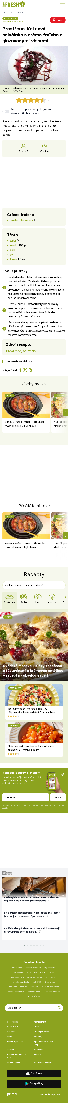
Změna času (32, 972)
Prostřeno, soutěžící (12, 21)
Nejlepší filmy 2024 (33, 968)
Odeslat (58, 797)
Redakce (38, 1054)
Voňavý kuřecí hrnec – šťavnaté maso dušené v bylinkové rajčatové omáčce (25, 424)
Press (36, 1027)
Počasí (51, 972)
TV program (18, 972)
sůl (11, 254)
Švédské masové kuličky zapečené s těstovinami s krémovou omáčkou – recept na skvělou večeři (33, 671)
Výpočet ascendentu (16, 992)
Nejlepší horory (50, 968)
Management (40, 1022)
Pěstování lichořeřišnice (51, 987)
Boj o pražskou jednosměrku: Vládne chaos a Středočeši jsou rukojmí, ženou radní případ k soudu (32, 914)
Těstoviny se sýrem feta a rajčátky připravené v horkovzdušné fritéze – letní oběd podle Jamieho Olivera (31, 712)
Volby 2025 (37, 982)
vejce (13, 240)
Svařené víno (50, 982)
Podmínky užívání (15, 1041)
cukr (12, 249)
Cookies (10, 1049)
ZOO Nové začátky (34, 977)
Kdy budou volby (17, 977)
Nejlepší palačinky (53, 992)
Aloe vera (34, 987)
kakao (13, 259)
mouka (14, 245)
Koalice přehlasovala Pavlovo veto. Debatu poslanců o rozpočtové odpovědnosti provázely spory (31, 899)
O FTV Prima (12, 1022)
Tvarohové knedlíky (34, 992)
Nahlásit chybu (13, 1062)
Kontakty (38, 1036)
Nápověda (38, 1049)
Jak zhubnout (17, 968)
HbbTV (10, 1036)
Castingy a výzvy (41, 1031)
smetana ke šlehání (21, 220)
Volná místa (12, 1027)
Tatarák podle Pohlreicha (17, 987)
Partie (42, 972)
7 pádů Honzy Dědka (21, 982)
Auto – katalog (51, 977)
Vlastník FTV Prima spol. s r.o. (18, 1056)
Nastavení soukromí (43, 1062)
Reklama (11, 1031)
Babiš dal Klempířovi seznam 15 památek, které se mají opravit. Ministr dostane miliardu (31, 930)
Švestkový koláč (34, 996)
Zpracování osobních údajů (43, 1043)
